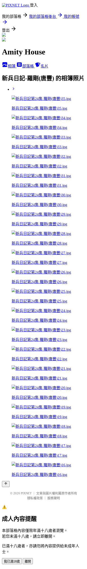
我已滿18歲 (12, 561)
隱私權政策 (35, 498)
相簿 (12, 66)
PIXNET (26, 493)
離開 (28, 561)
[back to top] (6, 484)
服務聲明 (53, 498)
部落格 (28, 66)
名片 (44, 66)
